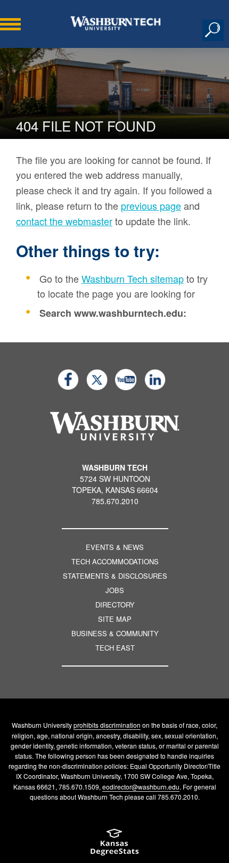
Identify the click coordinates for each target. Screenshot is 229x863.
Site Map (115, 619)
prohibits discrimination (107, 724)
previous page (151, 205)
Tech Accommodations (115, 561)
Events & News (115, 547)
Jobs (114, 590)
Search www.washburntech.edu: (112, 313)
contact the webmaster (64, 221)
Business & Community (115, 633)
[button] (213, 30)
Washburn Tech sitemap (132, 278)
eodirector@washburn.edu (140, 786)
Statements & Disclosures (115, 576)
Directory (115, 604)
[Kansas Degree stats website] (114, 845)
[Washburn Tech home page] (116, 23)
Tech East (115, 648)
